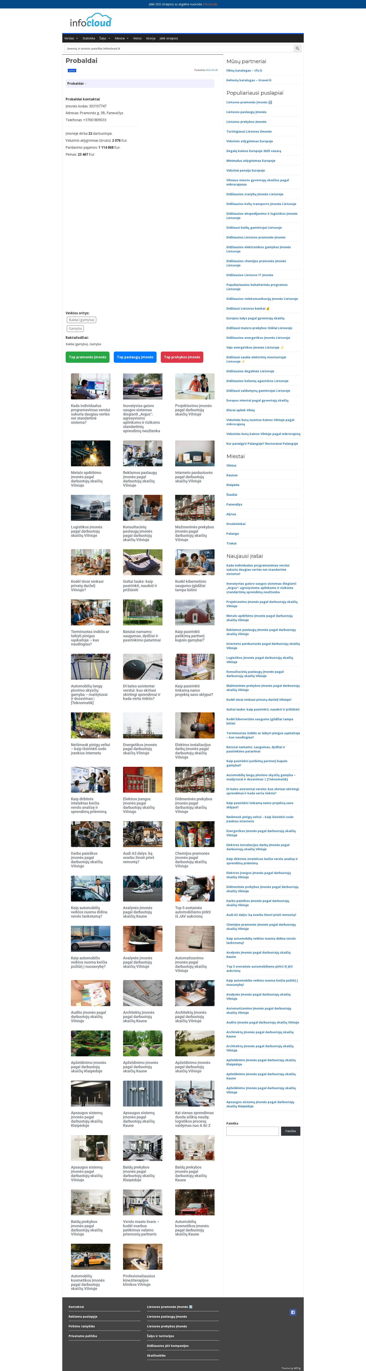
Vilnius (231, 465)
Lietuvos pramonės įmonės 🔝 (249, 102)
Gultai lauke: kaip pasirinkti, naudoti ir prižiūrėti (140, 585)
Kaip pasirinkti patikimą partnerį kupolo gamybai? (190, 635)
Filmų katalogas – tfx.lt (244, 70)
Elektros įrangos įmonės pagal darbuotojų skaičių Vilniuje (139, 805)
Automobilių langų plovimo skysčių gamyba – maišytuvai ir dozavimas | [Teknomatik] (89, 694)
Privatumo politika (83, 1336)
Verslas (69, 38)
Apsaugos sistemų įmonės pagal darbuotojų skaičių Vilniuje (87, 1173)
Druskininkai (235, 524)
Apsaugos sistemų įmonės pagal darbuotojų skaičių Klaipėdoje (87, 1119)
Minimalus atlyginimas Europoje (250, 161)
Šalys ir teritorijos (160, 1336)
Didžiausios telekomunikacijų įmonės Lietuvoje (262, 299)
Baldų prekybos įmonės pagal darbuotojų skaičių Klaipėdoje (139, 1173)
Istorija (150, 38)
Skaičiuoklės (156, 1355)
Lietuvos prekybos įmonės (246, 122)
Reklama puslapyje (83, 1316)
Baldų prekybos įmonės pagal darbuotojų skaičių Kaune (191, 1173)
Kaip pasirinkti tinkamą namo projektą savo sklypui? (194, 690)
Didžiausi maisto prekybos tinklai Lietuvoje (259, 328)
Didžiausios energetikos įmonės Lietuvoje (258, 338)
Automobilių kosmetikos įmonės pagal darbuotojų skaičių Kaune (192, 1227)
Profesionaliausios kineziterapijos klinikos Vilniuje (139, 1280)
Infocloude (210, 4)
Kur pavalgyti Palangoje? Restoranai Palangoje (262, 444)
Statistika (89, 38)
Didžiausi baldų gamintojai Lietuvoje (254, 228)
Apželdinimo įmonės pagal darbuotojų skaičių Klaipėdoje (88, 1066)
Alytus (231, 514)
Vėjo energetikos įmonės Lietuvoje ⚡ (255, 347)
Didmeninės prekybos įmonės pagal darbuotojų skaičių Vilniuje (193, 805)
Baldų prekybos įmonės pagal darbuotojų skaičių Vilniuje (87, 1227)
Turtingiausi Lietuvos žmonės (249, 131)
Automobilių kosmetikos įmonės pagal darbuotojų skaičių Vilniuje (88, 1282)
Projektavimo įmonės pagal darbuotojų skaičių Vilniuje (193, 409)
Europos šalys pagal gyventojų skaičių (255, 318)
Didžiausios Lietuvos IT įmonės (249, 275)
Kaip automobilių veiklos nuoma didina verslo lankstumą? (89, 912)
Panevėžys (234, 504)
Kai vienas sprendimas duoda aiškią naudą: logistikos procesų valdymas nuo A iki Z (194, 1119)
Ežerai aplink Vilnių (240, 410)
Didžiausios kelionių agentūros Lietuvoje (257, 381)
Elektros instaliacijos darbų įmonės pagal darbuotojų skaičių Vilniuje (193, 750)
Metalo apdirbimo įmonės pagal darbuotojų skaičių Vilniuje (87, 478)
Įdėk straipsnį (169, 38)
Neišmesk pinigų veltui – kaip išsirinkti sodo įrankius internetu (90, 748)
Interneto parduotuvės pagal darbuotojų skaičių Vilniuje (194, 476)
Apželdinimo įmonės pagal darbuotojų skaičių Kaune (140, 1066)
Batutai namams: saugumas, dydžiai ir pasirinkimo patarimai (142, 635)
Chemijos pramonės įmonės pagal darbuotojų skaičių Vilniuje (192, 859)
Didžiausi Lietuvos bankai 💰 (248, 308)
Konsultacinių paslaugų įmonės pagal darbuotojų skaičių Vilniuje (137, 533)
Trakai (231, 543)
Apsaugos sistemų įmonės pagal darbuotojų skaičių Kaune (139, 1119)
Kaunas (232, 475)
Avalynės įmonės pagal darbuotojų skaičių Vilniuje (137, 962)
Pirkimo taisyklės (82, 1326)
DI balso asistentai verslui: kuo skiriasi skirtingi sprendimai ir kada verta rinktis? (141, 692)
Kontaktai (76, 1307)
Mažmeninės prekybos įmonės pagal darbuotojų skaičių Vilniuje (194, 533)
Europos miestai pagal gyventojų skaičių (257, 400)
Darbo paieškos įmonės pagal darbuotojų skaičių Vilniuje (87, 859)
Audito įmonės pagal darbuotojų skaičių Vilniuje (88, 1016)
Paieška (232, 1123)
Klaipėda (232, 485)
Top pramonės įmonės (87, 357)
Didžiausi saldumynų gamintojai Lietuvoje (258, 391)
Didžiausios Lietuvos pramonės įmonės (256, 237)
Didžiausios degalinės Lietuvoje (250, 371)
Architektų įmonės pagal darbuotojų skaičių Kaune (138, 1016)
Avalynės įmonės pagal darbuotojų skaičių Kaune (137, 912)
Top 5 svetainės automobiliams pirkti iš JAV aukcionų (193, 912)
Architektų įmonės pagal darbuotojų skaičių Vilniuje (191, 1016)
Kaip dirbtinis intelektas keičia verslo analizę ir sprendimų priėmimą (89, 805)
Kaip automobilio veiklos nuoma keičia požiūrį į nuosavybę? (89, 962)
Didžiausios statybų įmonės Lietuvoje (254, 194)
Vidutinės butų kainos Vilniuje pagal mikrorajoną (263, 434)
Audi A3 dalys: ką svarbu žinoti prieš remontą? (138, 857)
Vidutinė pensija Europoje (245, 170)
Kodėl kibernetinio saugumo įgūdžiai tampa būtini (190, 585)
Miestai (120, 38)
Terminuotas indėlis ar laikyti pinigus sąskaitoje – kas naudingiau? (90, 637)
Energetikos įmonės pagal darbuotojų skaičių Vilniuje (140, 748)
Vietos (137, 38)
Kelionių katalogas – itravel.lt (249, 80)
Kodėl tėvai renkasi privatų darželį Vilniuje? (87, 585)
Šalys (102, 38)
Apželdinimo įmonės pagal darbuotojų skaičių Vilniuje (192, 1066)
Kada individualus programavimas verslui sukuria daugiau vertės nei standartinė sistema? (90, 414)
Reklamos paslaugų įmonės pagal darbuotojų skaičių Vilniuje (140, 478)
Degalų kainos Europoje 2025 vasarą (253, 151)
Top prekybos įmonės (182, 357)
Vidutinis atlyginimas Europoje (249, 141)
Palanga (232, 534)
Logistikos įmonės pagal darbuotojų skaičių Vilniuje (86, 531)
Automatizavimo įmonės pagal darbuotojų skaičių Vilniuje (191, 964)
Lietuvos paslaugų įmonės (246, 112)
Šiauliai (231, 495)
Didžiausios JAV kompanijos (168, 1346)
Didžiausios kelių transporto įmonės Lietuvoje (261, 204)
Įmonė (72, 70)
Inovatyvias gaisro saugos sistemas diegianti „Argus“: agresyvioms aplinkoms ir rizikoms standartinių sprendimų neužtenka (141, 418)
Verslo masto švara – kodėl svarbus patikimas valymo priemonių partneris (141, 1227)
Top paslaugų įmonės (135, 357)
